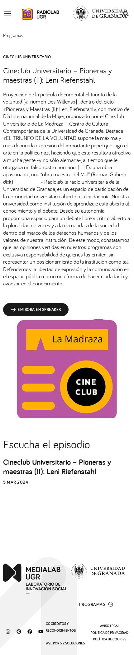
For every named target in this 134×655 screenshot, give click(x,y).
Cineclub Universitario (27, 56)
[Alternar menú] (7, 13)
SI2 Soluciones (72, 643)
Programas (13, 35)
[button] (126, 14)
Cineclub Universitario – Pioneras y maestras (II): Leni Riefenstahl (57, 466)
